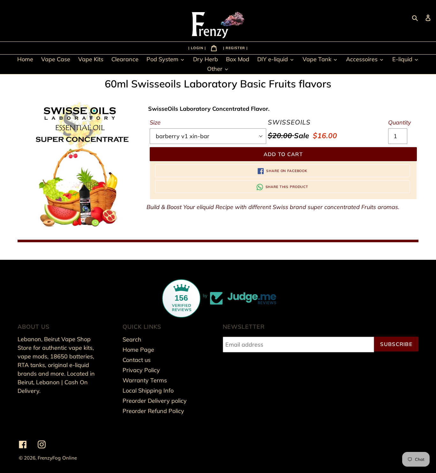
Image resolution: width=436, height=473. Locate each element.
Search (132, 339)
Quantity (399, 122)
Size (155, 122)
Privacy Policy (141, 370)
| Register (234, 47)
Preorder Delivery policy (155, 400)
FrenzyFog (49, 458)
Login (198, 47)
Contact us (137, 360)
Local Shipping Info (148, 390)
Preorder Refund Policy (153, 411)
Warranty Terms (145, 380)
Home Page (138, 349)
